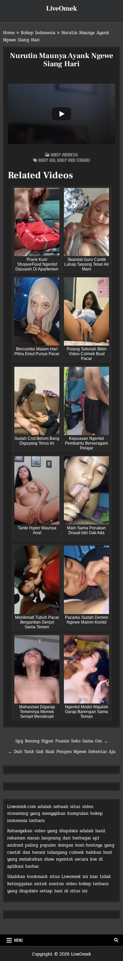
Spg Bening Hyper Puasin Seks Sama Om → (61, 741)
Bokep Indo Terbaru (73, 160)
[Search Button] (116, 940)
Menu (18, 940)
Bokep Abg (46, 160)
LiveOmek (61, 8)
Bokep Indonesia (38, 32)
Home (9, 32)
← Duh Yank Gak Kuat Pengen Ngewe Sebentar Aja (61, 751)
